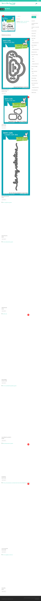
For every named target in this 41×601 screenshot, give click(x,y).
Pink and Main (34, 78)
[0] (35, 4)
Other (33, 58)
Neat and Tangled (34, 66)
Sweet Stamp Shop (35, 83)
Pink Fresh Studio (34, 80)
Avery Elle (33, 20)
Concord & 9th (34, 30)
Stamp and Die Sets (35, 42)
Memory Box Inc (34, 52)
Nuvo (32, 68)
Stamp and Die (34, 75)
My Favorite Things (35, 54)
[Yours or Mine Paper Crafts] (8, 4)
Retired (33, 61)
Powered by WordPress (27, 597)
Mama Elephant (34, 45)
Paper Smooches (34, 71)
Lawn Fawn (33, 38)
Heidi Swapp (34, 35)
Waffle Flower (34, 92)
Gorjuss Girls (34, 33)
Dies (33, 40)
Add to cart (4, 93)
